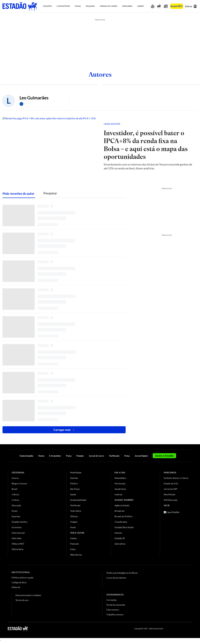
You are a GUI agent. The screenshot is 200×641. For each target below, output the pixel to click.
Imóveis (118, 532)
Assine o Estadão (164, 455)
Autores (100, 74)
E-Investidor (55, 455)
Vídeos (73, 538)
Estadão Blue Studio (124, 527)
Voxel (73, 527)
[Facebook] (168, 628)
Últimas (74, 516)
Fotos (73, 549)
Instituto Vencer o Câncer (176, 478)
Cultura (15, 500)
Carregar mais (62, 429)
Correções (111, 600)
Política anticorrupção (22, 577)
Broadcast (119, 511)
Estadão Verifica (19, 521)
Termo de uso (21, 600)
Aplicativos (120, 543)
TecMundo (114, 455)
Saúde (73, 494)
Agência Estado (122, 505)
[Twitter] (176, 628)
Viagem (74, 521)
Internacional (18, 532)
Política (74, 483)
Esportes (16, 516)
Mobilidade (75, 472)
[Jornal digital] (166, 6)
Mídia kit (16, 587)
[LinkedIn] (190, 628)
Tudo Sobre (75, 511)
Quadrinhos (120, 489)
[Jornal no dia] (176, 532)
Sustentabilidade (78, 500)
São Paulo (75, 489)
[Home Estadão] (19, 6)
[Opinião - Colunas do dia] (158, 6)
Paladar (80, 455)
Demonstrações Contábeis (28, 595)
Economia (16, 527)
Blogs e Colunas (19, 483)
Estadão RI (120, 538)
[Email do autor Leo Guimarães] (21, 104)
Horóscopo (120, 483)
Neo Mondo (169, 494)
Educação (16, 505)
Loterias (118, 494)
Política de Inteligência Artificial (122, 572)
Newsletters (120, 478)
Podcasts (74, 543)
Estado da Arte (171, 483)
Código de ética (19, 582)
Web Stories (76, 554)
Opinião (74, 478)
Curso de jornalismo (116, 577)
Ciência (15, 494)
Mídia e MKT (18, 543)
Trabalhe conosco (114, 614)
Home (41, 455)
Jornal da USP (170, 489)
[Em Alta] (152, 6)
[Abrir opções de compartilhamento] (190, 123)
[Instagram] (183, 628)
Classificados (121, 521)
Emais (15, 511)
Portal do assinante (115, 604)
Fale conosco (112, 609)
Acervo (15, 478)
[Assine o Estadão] (176, 6)
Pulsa (68, 455)
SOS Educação (171, 500)
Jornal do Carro (96, 455)
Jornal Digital (141, 455)
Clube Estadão (26, 455)
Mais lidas (16, 538)
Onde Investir (112, 124)
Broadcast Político (123, 516)
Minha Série (17, 549)
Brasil (14, 489)
